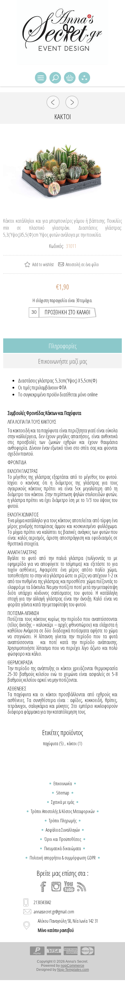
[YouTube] (69, 887)
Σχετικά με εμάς (62, 802)
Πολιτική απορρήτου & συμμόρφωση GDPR (63, 858)
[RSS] (82, 887)
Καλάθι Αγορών (70, 78)
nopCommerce (72, 966)
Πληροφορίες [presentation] (62, 345)
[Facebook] (43, 887)
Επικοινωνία (62, 783)
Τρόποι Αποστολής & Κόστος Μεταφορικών (62, 811)
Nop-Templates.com (73, 970)
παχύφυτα (50, 743)
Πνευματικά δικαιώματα (62, 848)
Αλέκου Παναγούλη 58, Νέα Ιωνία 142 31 (68, 925)
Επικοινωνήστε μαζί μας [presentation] (62, 361)
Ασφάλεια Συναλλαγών (63, 830)
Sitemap (62, 793)
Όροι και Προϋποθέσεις (62, 839)
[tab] (62, 345)
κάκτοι (72, 743)
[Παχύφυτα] (53, 102)
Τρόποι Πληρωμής (62, 820)
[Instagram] (56, 887)
